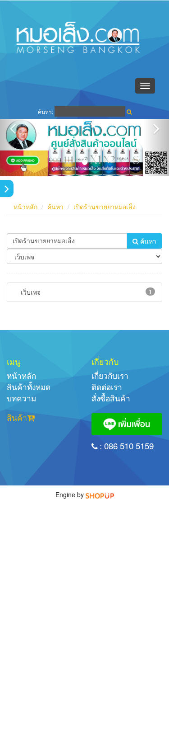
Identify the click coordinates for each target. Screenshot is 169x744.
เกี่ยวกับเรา (109, 375)
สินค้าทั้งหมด (28, 386)
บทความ (21, 398)
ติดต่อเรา (106, 386)
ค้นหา (55, 206)
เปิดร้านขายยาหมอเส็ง (104, 206)
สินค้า (17, 417)
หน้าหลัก (25, 206)
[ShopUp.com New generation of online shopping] (100, 494)
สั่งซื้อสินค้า (110, 398)
